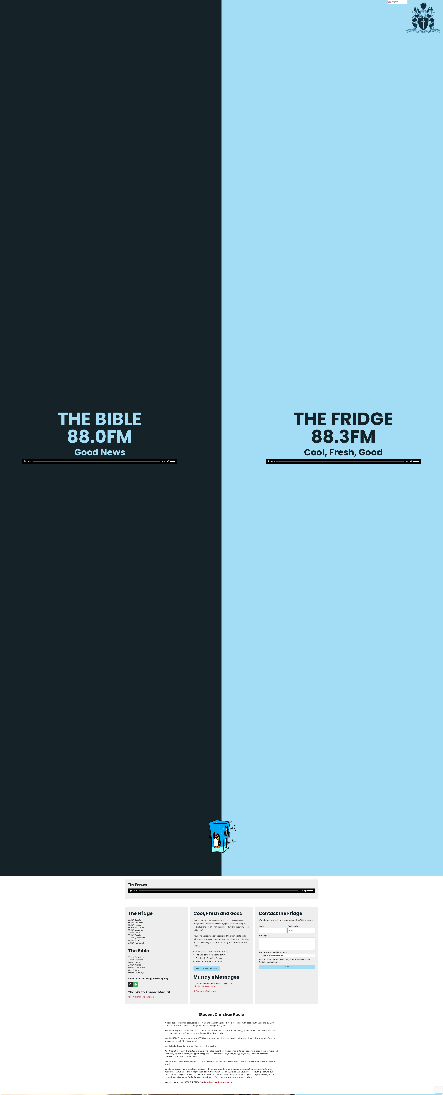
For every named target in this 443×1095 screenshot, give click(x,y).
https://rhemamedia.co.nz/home (141, 997)
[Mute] (168, 461)
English (394, 2)
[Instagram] (130, 984)
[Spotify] (135, 984)
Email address (293, 926)
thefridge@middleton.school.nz (218, 1082)
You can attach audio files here (273, 952)
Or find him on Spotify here (204, 991)
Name (261, 926)
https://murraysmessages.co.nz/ (206, 986)
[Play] (25, 461)
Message (263, 935)
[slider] (173, 461)
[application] (99, 461)
